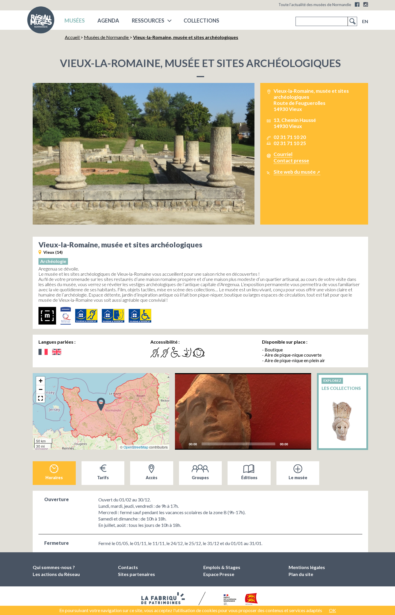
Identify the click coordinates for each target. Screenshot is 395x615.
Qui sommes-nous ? (54, 567)
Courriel (283, 154)
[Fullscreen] (303, 443)
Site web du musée (295, 172)
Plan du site (301, 574)
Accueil (72, 37)
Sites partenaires (136, 574)
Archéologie (53, 261)
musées (74, 20)
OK (332, 610)
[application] (243, 411)
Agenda (108, 20)
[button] (101, 404)
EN (365, 21)
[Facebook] (357, 4)
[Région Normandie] (251, 600)
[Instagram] (365, 4)
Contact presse (291, 161)
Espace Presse (218, 574)
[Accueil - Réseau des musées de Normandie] (41, 21)
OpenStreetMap (135, 446)
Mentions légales (307, 567)
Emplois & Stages (221, 567)
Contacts (128, 567)
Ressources (148, 20)
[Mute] (294, 443)
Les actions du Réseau (56, 574)
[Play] (243, 411)
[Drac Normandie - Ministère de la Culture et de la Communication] (229, 600)
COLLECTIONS (201, 20)
